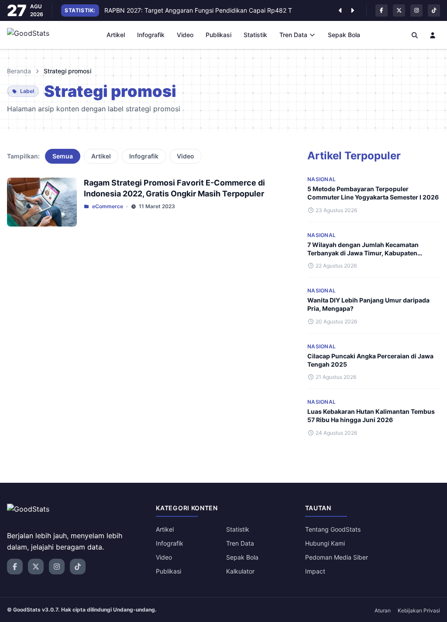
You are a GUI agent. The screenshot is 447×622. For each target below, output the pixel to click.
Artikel (116, 34)
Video (185, 34)
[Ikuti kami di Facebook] (381, 10)
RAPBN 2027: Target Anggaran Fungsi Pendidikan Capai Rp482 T (198, 10)
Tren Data (293, 34)
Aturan (383, 610)
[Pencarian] (414, 35)
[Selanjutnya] (352, 10)
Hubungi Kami (325, 543)
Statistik (255, 34)
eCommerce (107, 206)
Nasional (321, 179)
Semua (62, 156)
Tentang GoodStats (333, 529)
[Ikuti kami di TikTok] (434, 10)
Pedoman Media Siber (336, 557)
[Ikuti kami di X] (399, 10)
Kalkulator (240, 571)
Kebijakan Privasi (419, 610)
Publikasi (218, 34)
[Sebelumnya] (340, 10)
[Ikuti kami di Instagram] (416, 10)
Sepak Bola (344, 34)
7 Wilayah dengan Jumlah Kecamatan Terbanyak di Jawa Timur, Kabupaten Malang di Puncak (363, 253)
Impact (315, 571)
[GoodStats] (33, 35)
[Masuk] (433, 35)
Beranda (19, 71)
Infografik (151, 34)
